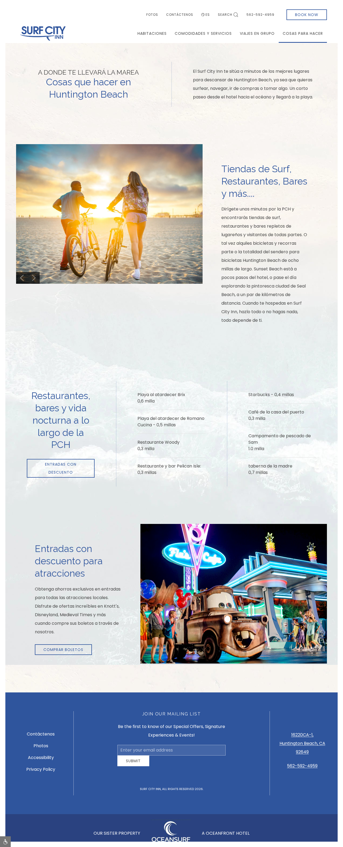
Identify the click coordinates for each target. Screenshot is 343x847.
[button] (22, 278)
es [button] (208, 14)
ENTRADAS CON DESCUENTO (60, 468)
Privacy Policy (40, 771)
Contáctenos (179, 14)
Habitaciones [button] (152, 33)
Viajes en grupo (257, 33)
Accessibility (41, 760)
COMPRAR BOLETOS (63, 649)
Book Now (306, 14)
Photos (40, 748)
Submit (133, 765)
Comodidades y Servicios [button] (203, 33)
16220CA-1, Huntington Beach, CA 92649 (302, 745)
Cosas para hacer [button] (303, 33)
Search (225, 14)
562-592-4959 (260, 14)
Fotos (152, 14)
